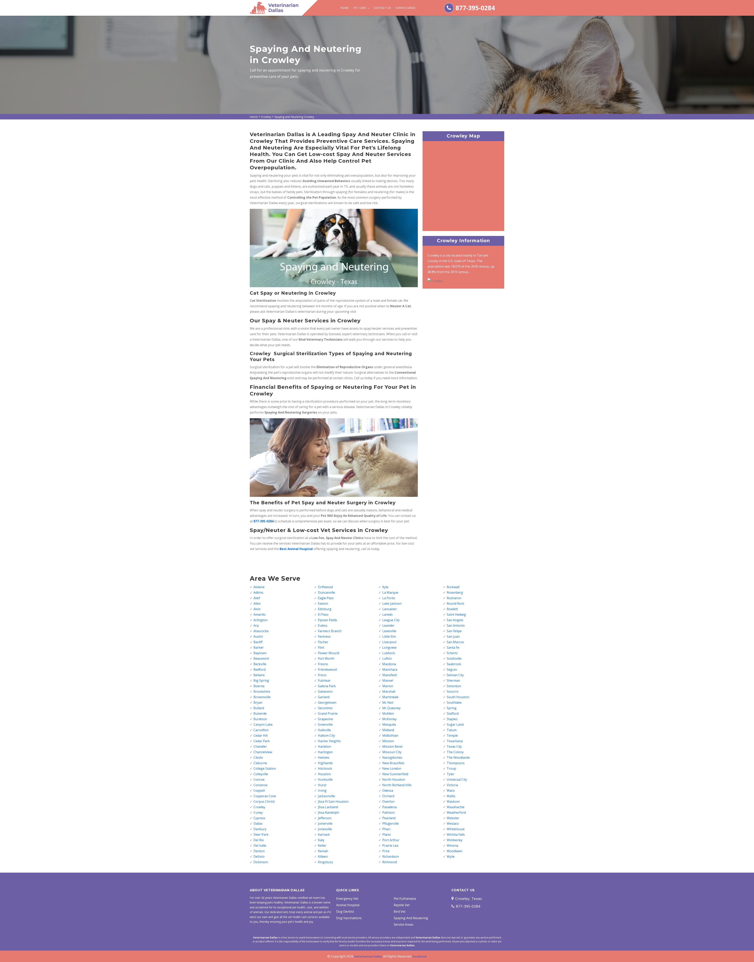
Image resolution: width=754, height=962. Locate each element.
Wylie (451, 856)
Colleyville (260, 774)
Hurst (322, 785)
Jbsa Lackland (328, 807)
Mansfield (389, 675)
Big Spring (261, 680)
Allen (257, 603)
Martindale (390, 697)
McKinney (389, 719)
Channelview (262, 752)
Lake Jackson (392, 603)
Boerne (258, 686)
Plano (386, 834)
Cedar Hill (260, 735)
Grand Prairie (328, 713)
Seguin (452, 669)
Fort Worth (326, 658)
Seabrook (454, 664)
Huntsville (325, 779)
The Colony (455, 752)
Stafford (453, 713)
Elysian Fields (327, 620)
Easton (323, 603)
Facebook (420, 956)
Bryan (257, 702)
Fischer (323, 642)
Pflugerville (390, 823)
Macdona (389, 664)
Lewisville (389, 631)
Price (386, 851)
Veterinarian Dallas (368, 956)
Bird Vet (399, 911)
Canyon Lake (263, 724)
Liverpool (389, 642)
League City (391, 620)
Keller (322, 845)
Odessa (387, 790)
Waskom (453, 801)
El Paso (323, 614)
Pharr (386, 829)
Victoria (452, 785)
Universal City (457, 779)
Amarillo (259, 614)
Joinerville (325, 823)
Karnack (324, 834)
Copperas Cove (264, 796)
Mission (388, 741)
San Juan (453, 636)
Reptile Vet (402, 905)
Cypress (259, 818)
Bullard (258, 708)
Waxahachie (455, 807)
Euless (322, 625)
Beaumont (261, 658)
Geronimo (325, 708)
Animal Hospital (347, 905)
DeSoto (258, 856)
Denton (259, 851)
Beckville (259, 664)
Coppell (259, 790)
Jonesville (325, 829)
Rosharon (454, 598)
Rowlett (452, 609)
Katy (321, 840)
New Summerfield (395, 774)
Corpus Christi (264, 801)
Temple (452, 735)
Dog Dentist (345, 911)
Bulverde (260, 713)
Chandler (260, 746)
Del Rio (258, 840)
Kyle (385, 587)
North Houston (393, 779)
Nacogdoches (392, 757)
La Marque (390, 592)
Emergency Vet (347, 898)
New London (391, 768)
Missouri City (392, 752)
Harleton (324, 746)
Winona (452, 845)
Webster (453, 818)
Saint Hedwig (456, 614)
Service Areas (405, 8)
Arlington (260, 620)
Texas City (454, 746)
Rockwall (453, 587)
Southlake (454, 702)
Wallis (451, 796)
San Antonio (456, 625)
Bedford (259, 669)
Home (344, 8)
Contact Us (382, 8)
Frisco (322, 675)
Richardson (390, 856)
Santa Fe (453, 647)
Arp (256, 625)
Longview (389, 647)
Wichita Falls (456, 834)
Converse (260, 785)
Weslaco (453, 823)
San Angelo (455, 620)
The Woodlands (458, 757)
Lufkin (387, 658)
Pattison (388, 812)
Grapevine (325, 719)
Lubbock (388, 653)
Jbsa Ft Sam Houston (333, 801)
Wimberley (454, 840)
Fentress (324, 636)
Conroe (258, 779)
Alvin (257, 609)
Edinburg (324, 609)
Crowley (266, 117)
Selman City (455, 675)
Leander (388, 625)
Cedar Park (261, 741)
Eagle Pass (326, 598)
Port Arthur (390, 840)
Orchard (388, 796)
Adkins (258, 592)
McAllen (388, 713)
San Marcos (455, 642)
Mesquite (389, 724)
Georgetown (327, 702)
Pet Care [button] (360, 8)
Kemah (323, 851)
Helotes (323, 757)
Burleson (260, 719)
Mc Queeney (391, 708)
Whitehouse (456, 829)
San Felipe (454, 631)
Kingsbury (325, 862)
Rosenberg (455, 592)
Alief (256, 598)
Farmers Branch (329, 631)
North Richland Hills (397, 785)
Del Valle (259, 845)
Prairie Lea (390, 845)
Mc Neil (387, 702)
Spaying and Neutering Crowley (294, 117)
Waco (451, 790)
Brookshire (261, 691)
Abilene (258, 587)
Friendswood (327, 669)
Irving (322, 790)
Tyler (450, 774)
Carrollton (261, 730)
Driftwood (325, 587)
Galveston (325, 691)
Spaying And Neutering (411, 918)
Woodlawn (454, 851)
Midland (388, 730)
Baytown (259, 653)
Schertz (452, 653)
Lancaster (389, 609)
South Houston (458, 697)
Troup (451, 768)
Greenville (325, 724)
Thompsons (456, 763)
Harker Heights (329, 741)
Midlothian (390, 735)
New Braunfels (393, 763)
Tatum (452, 730)
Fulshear (324, 680)
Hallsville (324, 730)
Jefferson (324, 818)
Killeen (323, 856)
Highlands (325, 763)
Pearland (388, 818)
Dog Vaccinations (349, 918)
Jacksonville (326, 796)
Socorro (452, 691)
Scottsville (454, 658)
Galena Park (327, 686)
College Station (264, 768)
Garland (323, 697)
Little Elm (389, 636)
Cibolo (258, 757)
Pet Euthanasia (405, 898)
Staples (452, 719)
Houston (324, 774)
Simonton (454, 686)
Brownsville (262, 697)
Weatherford (456, 812)
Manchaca (389, 669)
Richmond (389, 862)
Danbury (259, 829)
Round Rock (455, 603)
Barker (258, 647)
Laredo (387, 614)
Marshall (388, 691)
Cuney (258, 812)
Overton (388, 801)
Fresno (323, 664)
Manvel (387, 680)
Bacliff (258, 642)
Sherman (453, 680)
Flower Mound (328, 653)
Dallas (258, 823)
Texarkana (455, 741)
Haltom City (326, 735)
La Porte (388, 598)
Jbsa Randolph (328, 812)
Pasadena (389, 807)
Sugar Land (455, 724)
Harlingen (325, 752)
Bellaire (259, 675)
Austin (258, 636)
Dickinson (260, 862)
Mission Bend (392, 746)
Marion (387, 686)
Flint (321, 647)
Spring (452, 708)
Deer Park (260, 834)
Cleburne (260, 763)
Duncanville (326, 592)
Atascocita (260, 631)
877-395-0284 (475, 8)
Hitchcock (325, 768)
